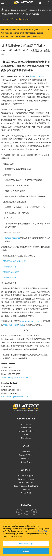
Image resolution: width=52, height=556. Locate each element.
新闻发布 (14, 10)
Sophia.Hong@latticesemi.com (14, 377)
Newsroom (26, 427)
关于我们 (5, 10)
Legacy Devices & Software (26, 486)
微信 (11, 324)
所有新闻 (24, 10)
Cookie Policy (43, 531)
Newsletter (26, 438)
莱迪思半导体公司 (36, 76)
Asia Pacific (26, 458)
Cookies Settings (26, 543)
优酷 (22, 324)
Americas (26, 451)
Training (26, 489)
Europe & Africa (26, 455)
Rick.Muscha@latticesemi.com (14, 396)
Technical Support (26, 475)
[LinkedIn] (18, 512)
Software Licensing (26, 479)
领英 (5, 324)
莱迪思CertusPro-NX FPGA (14, 261)
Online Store (26, 462)
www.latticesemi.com (29, 321)
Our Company (26, 424)
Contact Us (26, 493)
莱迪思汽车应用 (9, 266)
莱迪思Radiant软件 (11, 272)
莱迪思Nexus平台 (10, 277)
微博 (16, 324)
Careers (26, 434)
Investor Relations (26, 431)
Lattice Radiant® (12, 238)
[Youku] (26, 512)
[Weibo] (33, 512)
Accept (26, 551)
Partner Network (26, 482)
